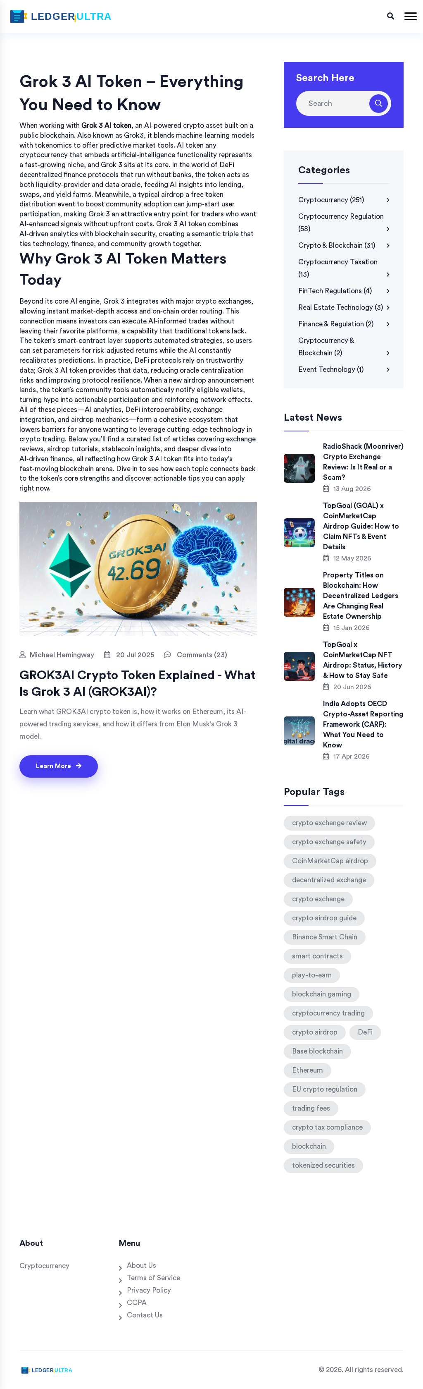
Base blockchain (317, 1051)
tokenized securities (323, 1165)
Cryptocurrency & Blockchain (326, 347)
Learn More (54, 766)
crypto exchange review (329, 822)
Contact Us (145, 1315)
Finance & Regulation (336, 324)
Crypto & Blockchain (336, 245)
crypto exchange (318, 899)
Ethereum (307, 1070)
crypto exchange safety (329, 841)
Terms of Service (153, 1277)
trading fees (311, 1108)
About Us (141, 1265)
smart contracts (317, 956)
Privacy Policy (149, 1290)
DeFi (365, 1032)
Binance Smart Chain (324, 937)
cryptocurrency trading (328, 1013)
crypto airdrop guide (324, 918)
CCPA (137, 1302)
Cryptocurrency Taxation (338, 268)
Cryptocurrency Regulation (341, 222)
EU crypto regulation (324, 1089)
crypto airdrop (314, 1032)
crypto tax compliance (327, 1127)
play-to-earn (312, 975)
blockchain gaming (321, 994)
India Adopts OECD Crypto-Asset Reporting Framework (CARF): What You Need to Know (363, 724)
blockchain (309, 1146)
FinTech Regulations (335, 291)
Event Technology (331, 369)
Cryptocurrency (331, 200)
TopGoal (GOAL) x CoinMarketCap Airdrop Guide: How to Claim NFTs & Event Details (361, 526)
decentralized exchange (329, 880)
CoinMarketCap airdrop (330, 861)
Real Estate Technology (340, 307)
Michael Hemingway (62, 655)
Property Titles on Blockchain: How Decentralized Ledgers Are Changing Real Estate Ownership (360, 596)
